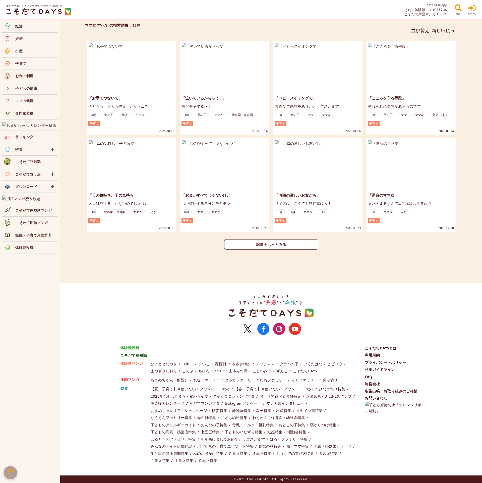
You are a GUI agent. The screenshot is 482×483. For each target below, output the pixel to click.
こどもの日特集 (234, 417)
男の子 (201, 115)
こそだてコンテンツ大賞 (234, 396)
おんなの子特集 (214, 424)
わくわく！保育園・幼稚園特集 (279, 417)
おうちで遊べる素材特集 (281, 396)
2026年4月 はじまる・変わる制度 (180, 396)
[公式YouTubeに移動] (295, 329)
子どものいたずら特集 (244, 431)
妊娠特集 (275, 431)
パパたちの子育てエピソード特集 (226, 446)
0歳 (280, 115)
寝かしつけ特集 (323, 424)
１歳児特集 (184, 460)
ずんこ (282, 370)
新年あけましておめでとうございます (233, 439)
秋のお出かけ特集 (208, 453)
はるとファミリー (240, 379)
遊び (124, 115)
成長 (324, 212)
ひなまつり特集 (332, 388)
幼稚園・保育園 (242, 115)
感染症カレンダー (166, 403)
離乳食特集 (242, 410)
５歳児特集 (238, 453)
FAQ (368, 376)
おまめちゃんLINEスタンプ (329, 396)
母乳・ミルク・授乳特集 (253, 424)
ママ (311, 115)
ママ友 (140, 115)
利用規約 (372, 354)
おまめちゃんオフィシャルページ (179, 410)
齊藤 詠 (221, 363)
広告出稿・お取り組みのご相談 (391, 390)
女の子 (108, 115)
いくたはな (313, 363)
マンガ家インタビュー (285, 403)
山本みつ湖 (239, 370)
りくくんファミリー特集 (172, 417)
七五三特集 (211, 431)
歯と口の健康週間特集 (170, 453)
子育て (94, 123)
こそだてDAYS (305, 370)
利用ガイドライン (380, 369)
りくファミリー (305, 379)
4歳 (93, 115)
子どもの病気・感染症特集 (174, 431)
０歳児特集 (207, 460)
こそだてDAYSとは (381, 347)
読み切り (330, 379)
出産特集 (284, 410)
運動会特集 (297, 431)
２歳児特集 (160, 460)
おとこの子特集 (292, 424)
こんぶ (188, 370)
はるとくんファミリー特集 (174, 439)
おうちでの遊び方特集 (295, 453)
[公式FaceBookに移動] (263, 329)
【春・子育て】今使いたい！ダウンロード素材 (275, 388)
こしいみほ (262, 370)
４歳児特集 (262, 453)
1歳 (292, 212)
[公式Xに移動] (248, 329)
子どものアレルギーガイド (174, 424)
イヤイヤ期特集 (310, 410)
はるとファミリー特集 (289, 439)
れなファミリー (207, 379)
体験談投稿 (129, 347)
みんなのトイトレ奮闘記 (172, 446)
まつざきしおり (164, 370)
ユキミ (188, 363)
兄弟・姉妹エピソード (333, 446)
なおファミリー (273, 379)
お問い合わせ (376, 397)
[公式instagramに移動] (279, 329)
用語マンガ (129, 379)
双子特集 (264, 410)
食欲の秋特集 (270, 446)
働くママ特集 (298, 446)
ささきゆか (242, 363)
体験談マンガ (131, 363)
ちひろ (204, 370)
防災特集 (220, 410)
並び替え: (430, 30)
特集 (124, 388)
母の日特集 (207, 417)
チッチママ (266, 363)
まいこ (204, 363)
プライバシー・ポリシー (385, 362)
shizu (220, 370)
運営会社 (372, 383)
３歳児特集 (329, 453)
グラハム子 (289, 363)
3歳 (186, 115)
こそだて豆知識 (133, 355)
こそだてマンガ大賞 (203, 403)
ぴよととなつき (164, 363)
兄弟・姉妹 (439, 115)
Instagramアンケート (243, 403)
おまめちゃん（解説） (170, 379)
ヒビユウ (335, 363)
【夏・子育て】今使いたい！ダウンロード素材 (191, 388)
